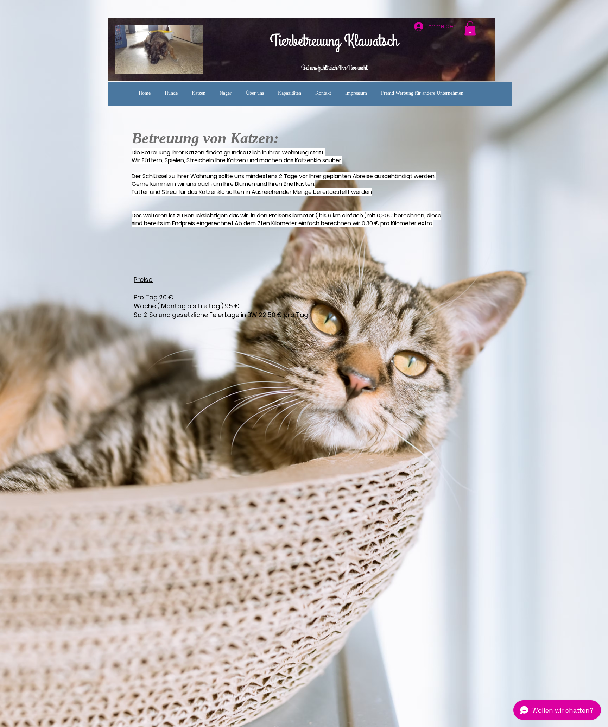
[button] (470, 28)
